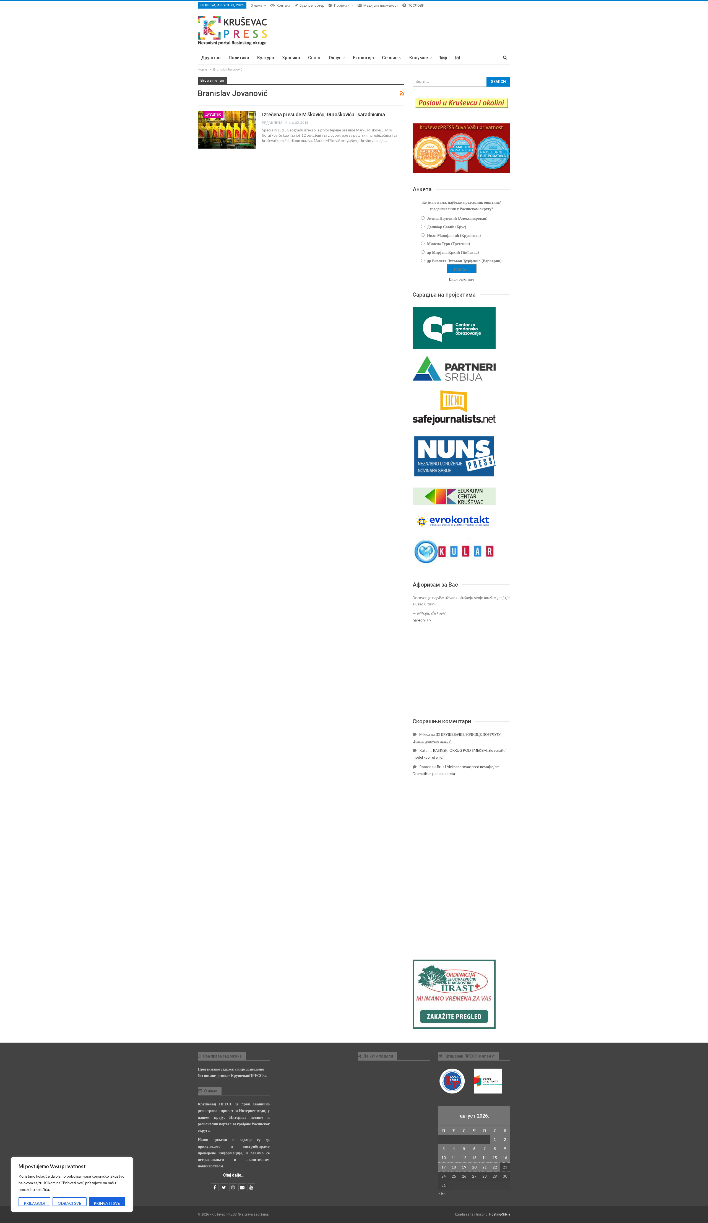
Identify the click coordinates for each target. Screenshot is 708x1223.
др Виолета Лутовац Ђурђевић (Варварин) (464, 260)
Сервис (389, 57)
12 (464, 1157)
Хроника (291, 57)
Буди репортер (312, 5)
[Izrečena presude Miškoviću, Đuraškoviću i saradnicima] (227, 129)
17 (443, 1167)
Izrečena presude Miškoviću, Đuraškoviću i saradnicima (323, 114)
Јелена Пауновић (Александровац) (457, 218)
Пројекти (342, 5)
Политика (239, 57)
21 (484, 1167)
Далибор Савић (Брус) (446, 226)
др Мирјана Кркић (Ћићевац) (453, 252)
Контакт (284, 5)
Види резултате (461, 279)
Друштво (211, 57)
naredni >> (422, 620)
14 (484, 1157)
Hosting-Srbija (499, 1214)
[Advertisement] (461, 670)
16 (505, 1157)
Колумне (418, 57)
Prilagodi (34, 1203)
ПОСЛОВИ (416, 5)
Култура (265, 57)
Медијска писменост (380, 5)
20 (474, 1167)
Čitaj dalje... (233, 1175)
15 (495, 1157)
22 (495, 1167)
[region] (72, 1184)
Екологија (363, 57)
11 (454, 1157)
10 (443, 1157)
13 (474, 1157)
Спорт (314, 57)
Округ (335, 57)
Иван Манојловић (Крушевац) (454, 235)
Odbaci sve (69, 1203)
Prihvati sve (107, 1203)
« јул (441, 1193)
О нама (256, 5)
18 (454, 1167)
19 (464, 1167)
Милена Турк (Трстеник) (448, 243)
